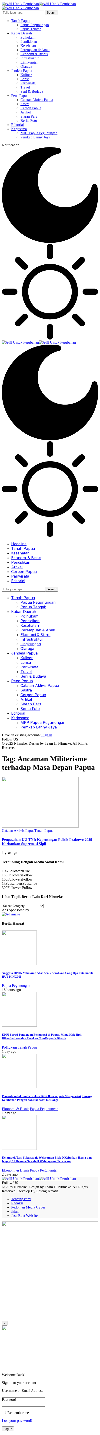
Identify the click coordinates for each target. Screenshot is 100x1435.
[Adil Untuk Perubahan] (39, 342)
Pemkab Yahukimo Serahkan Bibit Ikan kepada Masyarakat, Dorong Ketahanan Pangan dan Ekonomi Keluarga (47, 1097)
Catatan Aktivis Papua (18, 830)
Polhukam (9, 1047)
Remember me (18, 1413)
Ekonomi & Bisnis (15, 1109)
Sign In (46, 735)
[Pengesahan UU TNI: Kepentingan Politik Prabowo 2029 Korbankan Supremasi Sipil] (40, 826)
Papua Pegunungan (16, 986)
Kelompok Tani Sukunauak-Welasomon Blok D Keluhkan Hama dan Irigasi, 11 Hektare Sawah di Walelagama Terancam (47, 1159)
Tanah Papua (43, 830)
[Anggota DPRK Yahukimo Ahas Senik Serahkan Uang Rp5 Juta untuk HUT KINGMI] (19, 964)
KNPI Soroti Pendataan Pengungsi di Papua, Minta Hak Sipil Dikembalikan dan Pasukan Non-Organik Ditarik (42, 1036)
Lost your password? (17, 1421)
